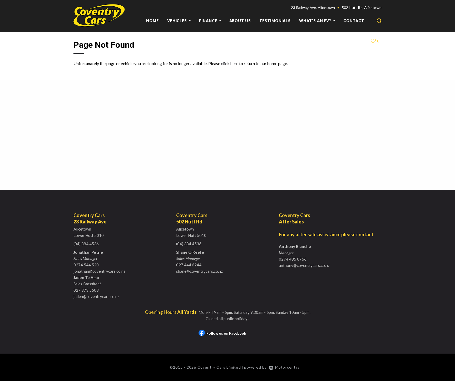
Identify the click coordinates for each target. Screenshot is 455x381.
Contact (353, 20)
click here (229, 63)
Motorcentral (288, 367)
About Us (240, 20)
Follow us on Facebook (226, 333)
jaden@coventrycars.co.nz (96, 296)
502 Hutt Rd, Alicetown (362, 7)
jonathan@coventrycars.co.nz (99, 271)
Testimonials (275, 20)
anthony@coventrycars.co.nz (304, 265)
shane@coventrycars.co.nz (199, 271)
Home (152, 20)
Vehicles (177, 20)
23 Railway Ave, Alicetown (313, 7)
